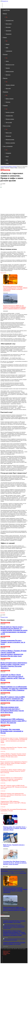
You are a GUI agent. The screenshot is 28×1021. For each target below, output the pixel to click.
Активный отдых (9, 20)
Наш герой (8, 88)
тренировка (22, 873)
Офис (7, 47)
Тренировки (8, 30)
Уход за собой (9, 122)
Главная (2, 166)
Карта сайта (5, 952)
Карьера (7, 44)
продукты (5, 872)
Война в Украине (9, 98)
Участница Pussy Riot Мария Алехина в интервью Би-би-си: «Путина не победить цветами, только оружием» (15, 863)
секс (12, 873)
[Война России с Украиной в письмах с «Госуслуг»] (10, 842)
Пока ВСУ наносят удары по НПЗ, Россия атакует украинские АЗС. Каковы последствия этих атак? (13, 698)
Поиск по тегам (6, 951)
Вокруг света (9, 132)
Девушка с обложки (10, 85)
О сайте (5, 954)
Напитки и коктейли (10, 142)
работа (9, 873)
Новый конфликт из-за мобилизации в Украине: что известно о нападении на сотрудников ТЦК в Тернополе (14, 688)
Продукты (8, 74)
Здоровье (5, 105)
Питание (5, 54)
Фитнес (5, 13)
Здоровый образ (9, 115)
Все (6, 17)
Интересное (8, 136)
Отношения (8, 153)
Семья (7, 163)
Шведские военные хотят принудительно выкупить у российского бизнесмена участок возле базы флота (12, 709)
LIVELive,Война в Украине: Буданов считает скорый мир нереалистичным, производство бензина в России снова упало (13, 653)
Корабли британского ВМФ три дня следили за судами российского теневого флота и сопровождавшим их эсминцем (14, 307)
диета (5, 869)
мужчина (4, 871)
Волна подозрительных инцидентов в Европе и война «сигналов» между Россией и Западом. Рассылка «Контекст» (14, 665)
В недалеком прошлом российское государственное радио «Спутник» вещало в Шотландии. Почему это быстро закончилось (15, 288)
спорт (17, 873)
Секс (7, 159)
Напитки (8, 68)
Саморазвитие (9, 51)
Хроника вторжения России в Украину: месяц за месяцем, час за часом (13, 642)
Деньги (5, 37)
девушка (2, 869)
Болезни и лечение (10, 112)
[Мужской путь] (4, 1)
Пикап (7, 156)
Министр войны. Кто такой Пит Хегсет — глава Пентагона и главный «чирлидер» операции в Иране (15, 828)
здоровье (15, 869)
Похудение (8, 27)
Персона (5, 78)
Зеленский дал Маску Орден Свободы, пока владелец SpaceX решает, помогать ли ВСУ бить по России (13, 677)
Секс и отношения (7, 146)
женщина (10, 869)
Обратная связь (6, 953)
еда (6, 869)
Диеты (7, 61)
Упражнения (8, 34)
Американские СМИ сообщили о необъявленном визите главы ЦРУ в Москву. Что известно (13, 720)
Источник (3, 612)
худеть (2, 874)
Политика (5, 92)
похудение (15, 871)
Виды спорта (9, 23)
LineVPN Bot (6, 10)
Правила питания (10, 71)
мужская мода (19, 869)
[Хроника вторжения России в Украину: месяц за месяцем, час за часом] (15, 940)
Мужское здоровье (10, 119)
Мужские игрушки (10, 139)
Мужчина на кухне (10, 64)
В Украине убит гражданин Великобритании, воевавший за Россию (12, 731)
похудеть (18, 871)
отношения (10, 871)
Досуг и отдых (6, 126)
